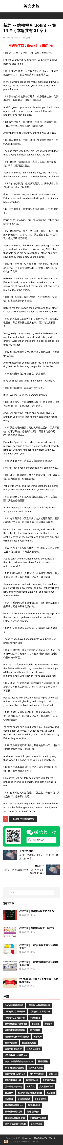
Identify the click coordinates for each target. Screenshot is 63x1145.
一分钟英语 (35, 1017)
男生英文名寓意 (37, 1074)
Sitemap (28, 1138)
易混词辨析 (43, 1061)
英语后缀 (9, 1099)
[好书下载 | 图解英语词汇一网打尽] (10, 934)
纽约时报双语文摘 (13, 1080)
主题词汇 (36, 1024)
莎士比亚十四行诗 (38, 1117)
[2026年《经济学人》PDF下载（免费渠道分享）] (10, 985)
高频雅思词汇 (37, 1124)
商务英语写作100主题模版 (17, 1036)
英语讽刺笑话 (34, 1105)
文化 (28, 37)
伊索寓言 (48, 1024)
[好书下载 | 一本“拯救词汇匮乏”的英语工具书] (10, 951)
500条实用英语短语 (14, 1005)
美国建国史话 (32, 1080)
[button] (58, 15)
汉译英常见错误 (36, 1067)
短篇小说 (53, 1074)
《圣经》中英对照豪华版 (23, 819)
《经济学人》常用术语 (40, 1011)
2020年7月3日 (13, 37)
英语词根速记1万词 (13, 1111)
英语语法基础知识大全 (15, 1117)
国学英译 (38, 1036)
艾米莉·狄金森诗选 (13, 1086)
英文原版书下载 (46, 1086)
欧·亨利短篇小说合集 (14, 1067)
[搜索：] (31, 892)
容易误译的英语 (34, 1049)
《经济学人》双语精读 (15, 1011)
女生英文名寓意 (29, 1042)
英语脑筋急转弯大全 (14, 1105)
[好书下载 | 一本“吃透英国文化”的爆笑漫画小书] (10, 968)
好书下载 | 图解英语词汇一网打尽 (36, 928)
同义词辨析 (35, 1030)
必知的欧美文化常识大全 (16, 1055)
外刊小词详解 (11, 1042)
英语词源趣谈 (33, 1111)
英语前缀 (51, 1092)
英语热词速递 (24, 1099)
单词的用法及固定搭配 (15, 1030)
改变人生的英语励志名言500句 (19, 1061)
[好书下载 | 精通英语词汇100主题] (10, 917)
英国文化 (31, 1086)
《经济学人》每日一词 (15, 1017)
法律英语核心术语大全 (15, 1074)
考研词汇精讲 (49, 1080)
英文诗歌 (9, 1092)
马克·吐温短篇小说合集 (15, 1124)
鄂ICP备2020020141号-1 (45, 1138)
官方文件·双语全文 (13, 1049)
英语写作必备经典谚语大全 (30, 1092)
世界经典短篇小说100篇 (16, 1024)
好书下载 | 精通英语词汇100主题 (36, 911)
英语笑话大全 (41, 1099)
